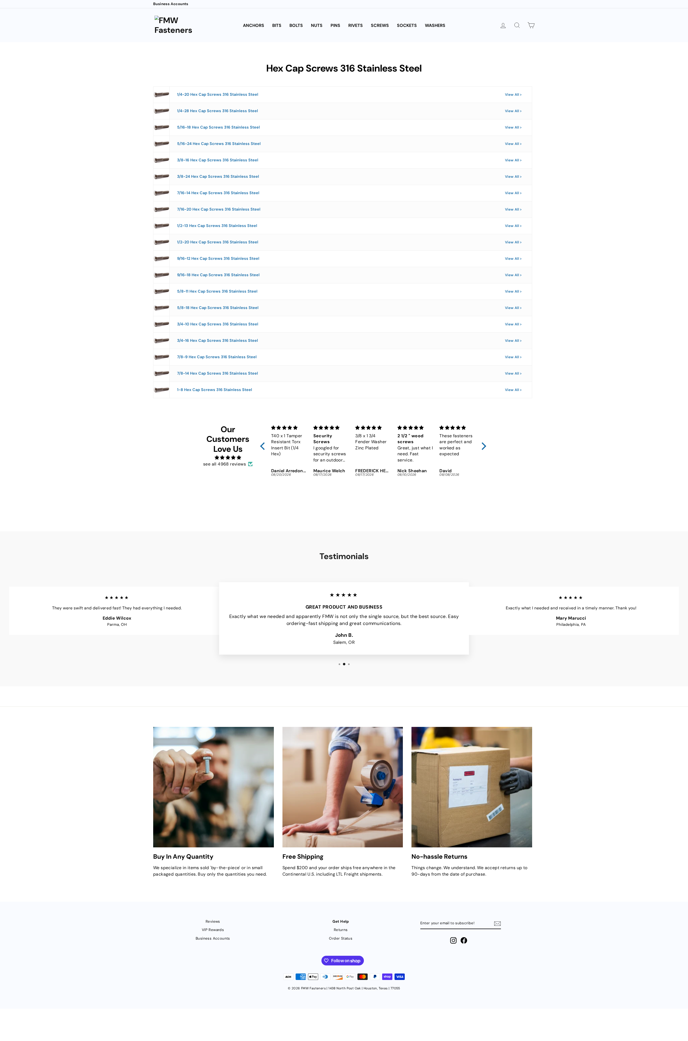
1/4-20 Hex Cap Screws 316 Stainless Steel (217, 94)
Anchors (253, 25)
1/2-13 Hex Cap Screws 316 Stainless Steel (217, 225)
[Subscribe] (497, 923)
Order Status (340, 938)
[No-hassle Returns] (471, 787)
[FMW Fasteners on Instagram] (453, 940)
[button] (264, 446)
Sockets (407, 25)
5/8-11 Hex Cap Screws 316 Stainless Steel (217, 291)
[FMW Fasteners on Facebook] (464, 940)
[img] (228, 457)
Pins (335, 25)
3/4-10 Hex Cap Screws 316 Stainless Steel (217, 324)
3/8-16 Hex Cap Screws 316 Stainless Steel (217, 160)
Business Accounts (170, 4)
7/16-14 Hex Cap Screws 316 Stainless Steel (218, 192)
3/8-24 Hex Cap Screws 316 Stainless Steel (218, 176)
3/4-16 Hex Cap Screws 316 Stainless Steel (217, 340)
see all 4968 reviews (224, 464)
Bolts (296, 25)
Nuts (316, 25)
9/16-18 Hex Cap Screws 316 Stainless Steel (218, 274)
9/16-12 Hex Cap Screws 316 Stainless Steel (218, 258)
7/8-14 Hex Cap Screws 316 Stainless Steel (217, 373)
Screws (380, 25)
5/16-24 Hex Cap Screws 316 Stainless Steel (219, 143)
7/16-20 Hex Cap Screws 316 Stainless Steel (218, 209)
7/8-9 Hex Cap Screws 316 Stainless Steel (217, 356)
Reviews (213, 921)
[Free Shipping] (342, 787)
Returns (341, 930)
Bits (276, 25)
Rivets (355, 25)
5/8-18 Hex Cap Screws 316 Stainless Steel (218, 307)
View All (512, 94)
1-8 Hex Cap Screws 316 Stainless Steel (214, 389)
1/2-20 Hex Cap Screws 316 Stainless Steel (217, 242)
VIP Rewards (213, 930)
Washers (435, 25)
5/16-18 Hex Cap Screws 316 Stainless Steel (218, 127)
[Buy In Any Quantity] (213, 787)
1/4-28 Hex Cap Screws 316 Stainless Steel (217, 110)
